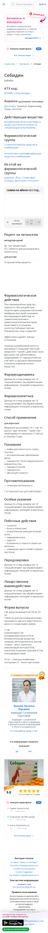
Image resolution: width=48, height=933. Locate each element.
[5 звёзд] (38, 791)
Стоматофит (28, 177)
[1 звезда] (21, 791)
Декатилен (10, 106)
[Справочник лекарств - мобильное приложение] (24, 277)
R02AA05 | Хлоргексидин (17, 93)
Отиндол (9, 180)
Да (16, 751)
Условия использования (24, 868)
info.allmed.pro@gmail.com (24, 887)
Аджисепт (9, 177)
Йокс (18, 177)
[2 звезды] (25, 791)
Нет (30, 751)
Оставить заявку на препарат (24, 862)
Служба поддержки (24, 872)
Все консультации (22, 55)
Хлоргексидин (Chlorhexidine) (20, 127)
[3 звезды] (29, 791)
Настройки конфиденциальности (24, 875)
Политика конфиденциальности (24, 865)
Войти (42, 4)
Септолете (32, 180)
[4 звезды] (33, 791)
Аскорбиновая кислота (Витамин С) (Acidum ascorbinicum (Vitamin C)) (22, 123)
